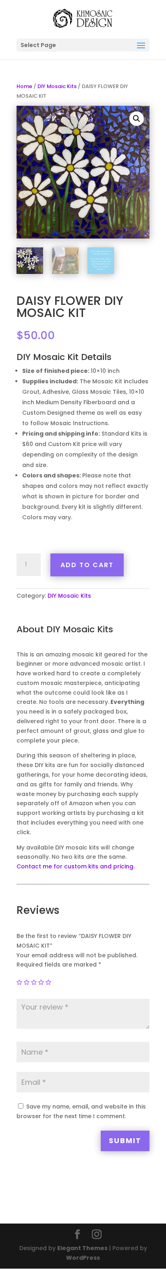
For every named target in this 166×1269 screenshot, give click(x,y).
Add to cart (87, 565)
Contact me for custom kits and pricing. (76, 866)
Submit (125, 1140)
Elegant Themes (82, 1248)
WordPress (83, 1258)
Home (24, 86)
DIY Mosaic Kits (57, 86)
